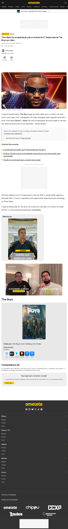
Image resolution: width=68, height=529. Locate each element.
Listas (3, 426)
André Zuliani (9, 50)
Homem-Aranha (53, 6)
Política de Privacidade (9, 500)
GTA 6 (23, 6)
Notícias (3, 419)
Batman (62, 6)
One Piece (44, 6)
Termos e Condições (8, 495)
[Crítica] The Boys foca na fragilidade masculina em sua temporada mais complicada (31, 154)
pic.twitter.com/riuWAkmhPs (13, 134)
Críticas (3, 423)
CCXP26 (4, 6)
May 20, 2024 (26, 138)
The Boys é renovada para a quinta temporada (21, 160)
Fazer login (9, 383)
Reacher (29, 6)
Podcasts (10, 6)
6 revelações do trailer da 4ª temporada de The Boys (24, 149)
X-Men (17, 6)
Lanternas (36, 6)
